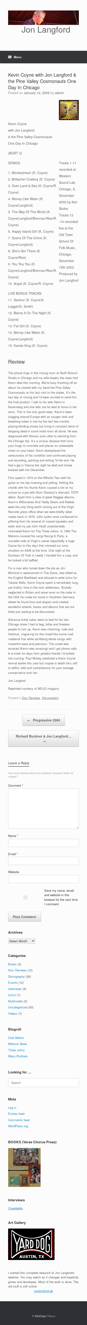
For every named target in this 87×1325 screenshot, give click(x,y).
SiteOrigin (40, 1316)
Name (13, 835)
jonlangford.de (43, 1291)
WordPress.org (18, 1126)
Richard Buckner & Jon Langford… (43, 738)
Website (13, 872)
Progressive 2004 (43, 720)
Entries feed (16, 1113)
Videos (12, 1013)
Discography (50, 698)
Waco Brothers (18, 1056)
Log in (12, 1107)
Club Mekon (16, 1037)
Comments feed (18, 1120)
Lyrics (12, 995)
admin (59, 92)
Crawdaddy (15, 1208)
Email (13, 854)
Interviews (15, 989)
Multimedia (15, 1001)
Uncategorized (17, 1007)
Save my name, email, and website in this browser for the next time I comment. (61, 897)
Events (13, 982)
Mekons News (17, 1044)
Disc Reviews (31, 698)
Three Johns (16, 1050)
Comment (15, 785)
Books (12, 964)
